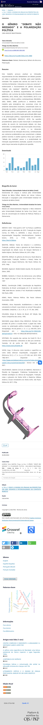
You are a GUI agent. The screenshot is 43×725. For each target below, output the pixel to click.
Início (3, 10)
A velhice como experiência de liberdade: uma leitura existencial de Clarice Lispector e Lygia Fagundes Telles (21, 652)
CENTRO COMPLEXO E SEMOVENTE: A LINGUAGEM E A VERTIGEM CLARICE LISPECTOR (21, 644)
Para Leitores (7, 625)
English (5, 561)
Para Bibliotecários (8, 631)
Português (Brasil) (9, 567)
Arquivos (10, 10)
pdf (6, 445)
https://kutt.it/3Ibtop (9, 240)
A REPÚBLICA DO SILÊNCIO (12, 659)
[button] (6, 543)
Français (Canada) (9, 570)
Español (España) (9, 564)
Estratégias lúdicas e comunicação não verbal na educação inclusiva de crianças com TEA (21, 665)
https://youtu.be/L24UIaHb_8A (12, 346)
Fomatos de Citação (9, 478)
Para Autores (7, 628)
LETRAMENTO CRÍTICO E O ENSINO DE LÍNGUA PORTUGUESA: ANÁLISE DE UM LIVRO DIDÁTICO (21, 672)
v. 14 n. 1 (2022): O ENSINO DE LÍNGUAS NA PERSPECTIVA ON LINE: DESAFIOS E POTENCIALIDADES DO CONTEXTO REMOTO (20, 13)
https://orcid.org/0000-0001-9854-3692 (14, 50)
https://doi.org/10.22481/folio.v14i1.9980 (18, 56)
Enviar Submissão (10, 579)
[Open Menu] (2, 6)
